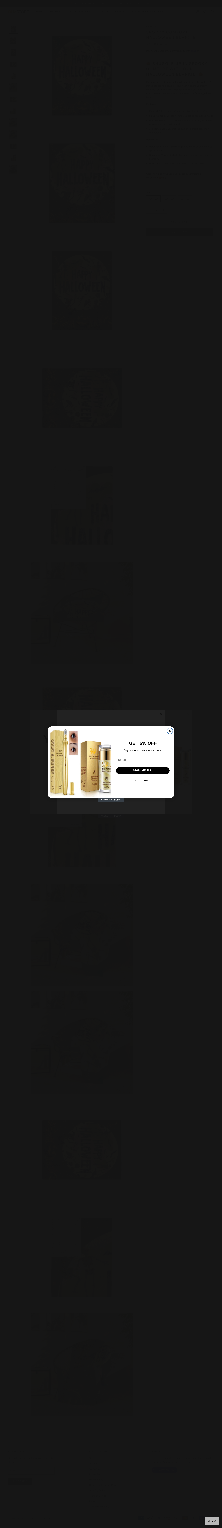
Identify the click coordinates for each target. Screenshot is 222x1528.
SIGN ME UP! (143, 770)
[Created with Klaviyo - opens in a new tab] (111, 800)
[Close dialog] (170, 731)
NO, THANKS (142, 780)
